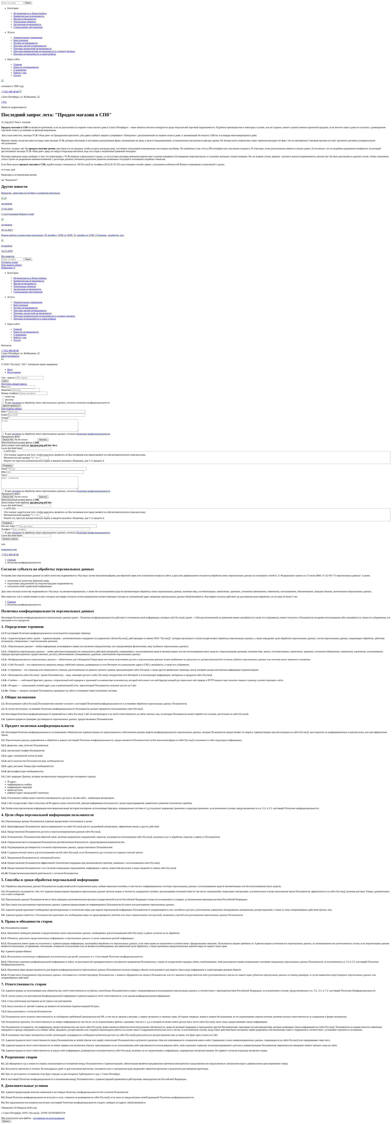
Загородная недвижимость (27, 24)
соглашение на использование (49, 1118)
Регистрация (14, 372)
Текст (4, 475)
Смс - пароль (8, 377)
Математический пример (18, 457)
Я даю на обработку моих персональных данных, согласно (57, 434)
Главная (17, 64)
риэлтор (9, 399)
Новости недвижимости (26, 67)
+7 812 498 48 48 (10, 350)
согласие (16, 402)
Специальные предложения (27, 27)
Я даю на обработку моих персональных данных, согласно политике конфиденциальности (57, 402)
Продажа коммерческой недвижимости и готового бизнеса (44, 51)
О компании (19, 70)
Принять (6, 1121)
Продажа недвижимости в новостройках (34, 54)
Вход (10, 369)
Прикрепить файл (10, 436)
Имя (3, 386)
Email (4, 414)
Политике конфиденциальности (93, 434)
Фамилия (6, 390)
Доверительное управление (27, 37)
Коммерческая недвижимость (28, 16)
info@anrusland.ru (10, 356)
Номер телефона (9, 393)
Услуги (17, 75)
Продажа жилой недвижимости (30, 45)
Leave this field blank (12, 448)
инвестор (10, 396)
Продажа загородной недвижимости (32, 48)
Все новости (7, 256)
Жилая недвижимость (24, 19)
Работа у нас (19, 72)
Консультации (20, 40)
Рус (5, 102)
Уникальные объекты (24, 21)
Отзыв (5, 417)
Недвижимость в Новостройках (30, 13)
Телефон (6, 529)
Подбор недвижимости (25, 43)
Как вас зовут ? (10, 526)
